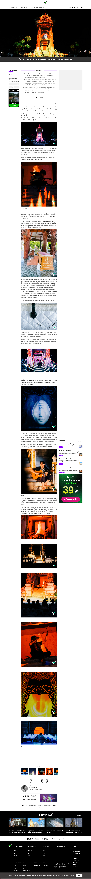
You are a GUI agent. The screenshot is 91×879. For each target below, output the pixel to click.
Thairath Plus (42, 64)
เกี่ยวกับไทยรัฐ (55, 863)
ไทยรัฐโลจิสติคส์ (65, 868)
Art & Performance (46, 853)
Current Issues (16, 849)
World (15, 853)
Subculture (32, 7)
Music (10, 72)
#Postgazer (39, 807)
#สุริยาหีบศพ (54, 805)
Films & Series (45, 849)
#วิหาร (26, 805)
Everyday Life (23, 7)
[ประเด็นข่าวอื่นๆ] (18, 90)
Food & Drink (30, 852)
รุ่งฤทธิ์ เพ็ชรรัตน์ (14, 78)
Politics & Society (13, 7)
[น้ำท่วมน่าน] (14, 97)
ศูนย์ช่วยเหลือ (55, 866)
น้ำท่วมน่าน (14, 104)
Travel (29, 855)
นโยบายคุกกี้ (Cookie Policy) (68, 876)
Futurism (30, 853)
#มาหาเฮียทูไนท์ (40, 805)
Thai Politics (16, 852)
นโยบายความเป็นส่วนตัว (62, 866)
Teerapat (23, 747)
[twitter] (14, 81)
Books (61, 447)
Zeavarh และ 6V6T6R (26, 374)
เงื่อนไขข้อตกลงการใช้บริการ (57, 868)
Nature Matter (40, 7)
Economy (15, 855)
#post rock (45, 807)
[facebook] (12, 81)
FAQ (64, 864)
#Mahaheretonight (32, 805)
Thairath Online (73, 7)
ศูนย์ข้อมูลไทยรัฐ (66, 863)
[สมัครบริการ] (70, 488)
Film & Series (62, 472)
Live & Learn (30, 849)
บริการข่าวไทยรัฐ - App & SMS (58, 864)
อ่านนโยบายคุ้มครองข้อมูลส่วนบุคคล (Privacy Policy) (48, 876)
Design (61, 464)
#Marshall (33, 807)
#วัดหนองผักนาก (47, 805)
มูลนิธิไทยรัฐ (61, 863)
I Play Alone (24, 208)
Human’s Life (16, 850)
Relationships (30, 850)
